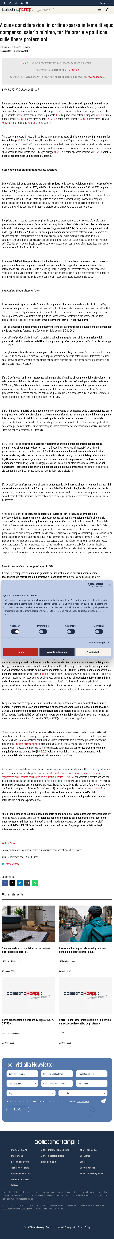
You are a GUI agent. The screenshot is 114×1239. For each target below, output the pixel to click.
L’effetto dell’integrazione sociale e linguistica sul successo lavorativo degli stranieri (85, 1021)
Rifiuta (21, 652)
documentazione (97, 788)
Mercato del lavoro (22, 46)
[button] (107, 10)
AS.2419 (57, 152)
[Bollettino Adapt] (28, 10)
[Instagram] (16, 2)
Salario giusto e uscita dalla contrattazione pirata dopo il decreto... (26, 949)
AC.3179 (21, 140)
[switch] (43, 631)
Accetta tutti (93, 652)
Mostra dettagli (97, 642)
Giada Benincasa (68, 961)
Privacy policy (71, 1227)
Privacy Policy (83, 1101)
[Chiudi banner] (110, 585)
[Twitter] (10, 2)
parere (44, 673)
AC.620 (5, 122)
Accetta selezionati (57, 652)
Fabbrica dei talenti (66, 76)
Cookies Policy (84, 1227)
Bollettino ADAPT (22, 50)
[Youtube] (27, 2)
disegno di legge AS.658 (27, 743)
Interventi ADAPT (7, 46)
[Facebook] (4, 2)
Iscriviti (17, 1109)
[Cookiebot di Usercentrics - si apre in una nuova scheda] (90, 585)
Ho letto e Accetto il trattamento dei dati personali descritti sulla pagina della (49, 1101)
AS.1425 (96, 152)
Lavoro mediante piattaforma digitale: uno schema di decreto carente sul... (82, 949)
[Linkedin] (21, 2)
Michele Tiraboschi (12, 961)
